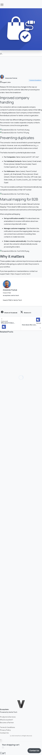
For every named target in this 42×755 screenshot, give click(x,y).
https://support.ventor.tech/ (20, 274)
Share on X (27, 313)
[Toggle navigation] (2, 4)
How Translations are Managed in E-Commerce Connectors (18, 577)
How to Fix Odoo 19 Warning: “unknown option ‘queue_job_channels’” (20, 669)
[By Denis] (4, 475)
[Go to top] (1, 740)
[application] (34, 751)
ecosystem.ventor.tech (11, 295)
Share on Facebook (10, 313)
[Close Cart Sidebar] (3, 747)
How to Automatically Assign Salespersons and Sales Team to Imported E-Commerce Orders (17, 487)
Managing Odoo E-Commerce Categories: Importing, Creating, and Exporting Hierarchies (19, 395)
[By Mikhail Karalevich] (4, 383)
